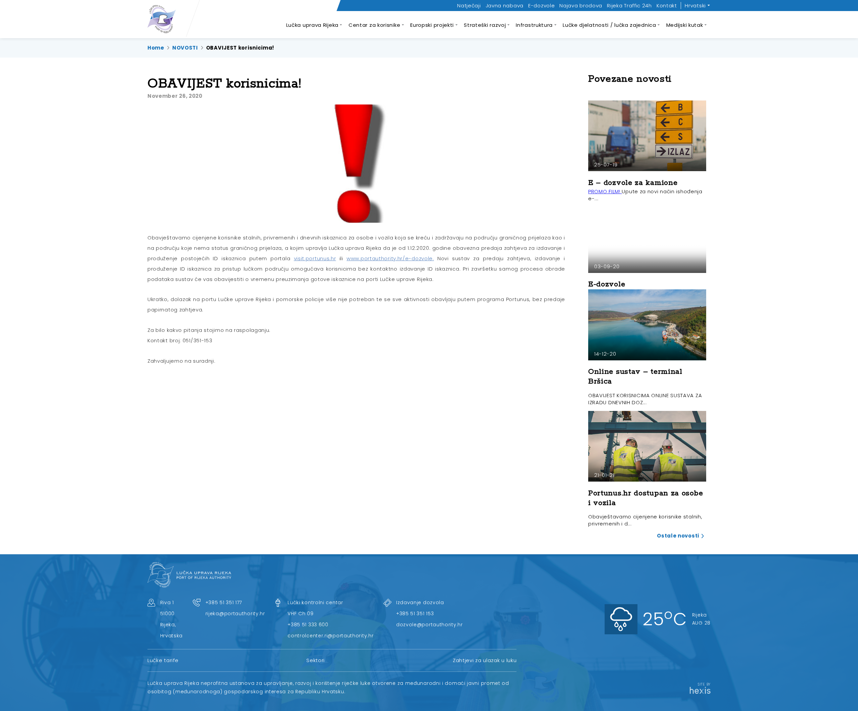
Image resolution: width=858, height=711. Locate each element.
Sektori (315, 660)
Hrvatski (695, 5)
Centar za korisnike (374, 24)
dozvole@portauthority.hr (429, 624)
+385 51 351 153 (415, 613)
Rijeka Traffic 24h (629, 5)
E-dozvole (541, 5)
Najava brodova (580, 5)
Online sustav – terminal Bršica (635, 376)
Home (155, 47)
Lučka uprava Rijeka (312, 24)
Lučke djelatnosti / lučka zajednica (609, 24)
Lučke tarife (162, 660)
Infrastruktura (534, 24)
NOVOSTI (185, 47)
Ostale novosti (678, 535)
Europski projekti (432, 24)
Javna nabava (505, 5)
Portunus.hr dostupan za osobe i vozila (645, 498)
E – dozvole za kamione (632, 183)
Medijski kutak (684, 24)
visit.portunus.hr (315, 258)
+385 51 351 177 (223, 602)
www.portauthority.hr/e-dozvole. (390, 258)
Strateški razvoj (485, 24)
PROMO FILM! (605, 191)
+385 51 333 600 (308, 624)
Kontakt (667, 5)
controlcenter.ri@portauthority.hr (330, 635)
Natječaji (469, 5)
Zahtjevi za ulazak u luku (485, 660)
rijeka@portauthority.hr (235, 613)
